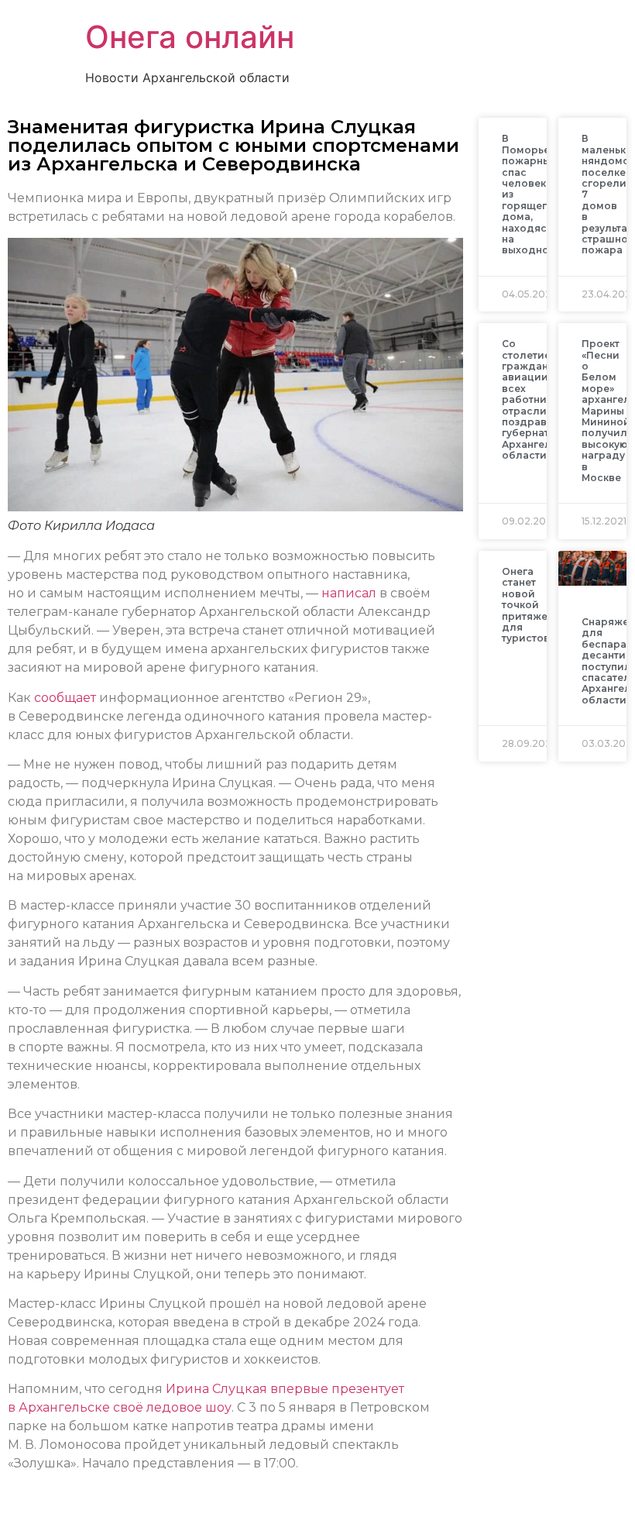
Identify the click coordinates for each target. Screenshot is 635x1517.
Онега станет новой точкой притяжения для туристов (534, 605)
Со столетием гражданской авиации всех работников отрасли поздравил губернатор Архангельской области (542, 399)
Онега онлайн (189, 37)
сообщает (65, 697)
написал (348, 593)
